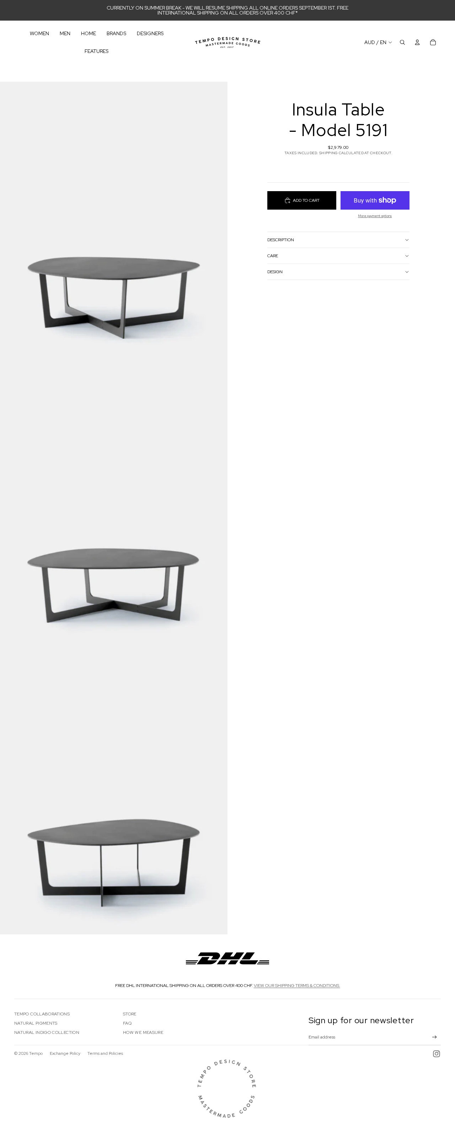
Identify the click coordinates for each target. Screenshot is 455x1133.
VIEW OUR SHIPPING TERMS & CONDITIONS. (297, 985)
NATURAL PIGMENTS (36, 1023)
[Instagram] (436, 1054)
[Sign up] (434, 1037)
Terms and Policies (105, 1053)
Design (275, 272)
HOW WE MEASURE (143, 1032)
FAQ (127, 1023)
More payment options (375, 216)
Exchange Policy (65, 1053)
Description (280, 240)
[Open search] (402, 42)
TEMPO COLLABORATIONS (42, 1014)
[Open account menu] (417, 42)
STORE (129, 1014)
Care (272, 256)
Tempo (36, 1053)
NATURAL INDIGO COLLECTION (46, 1032)
